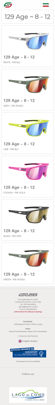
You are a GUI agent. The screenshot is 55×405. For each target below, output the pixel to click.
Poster (27, 324)
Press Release (20, 331)
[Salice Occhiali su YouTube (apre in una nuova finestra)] (29, 380)
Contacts (21, 336)
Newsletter (42, 331)
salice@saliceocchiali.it (28, 307)
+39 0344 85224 (29, 304)
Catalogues (18, 324)
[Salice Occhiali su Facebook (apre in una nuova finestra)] (23, 380)
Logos (39, 324)
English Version (30, 341)
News (11, 331)
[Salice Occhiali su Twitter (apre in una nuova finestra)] (33, 380)
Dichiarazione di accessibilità (28, 361)
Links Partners (32, 336)
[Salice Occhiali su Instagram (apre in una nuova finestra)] (26, 380)
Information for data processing (28, 312)
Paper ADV (32, 331)
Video (33, 324)
